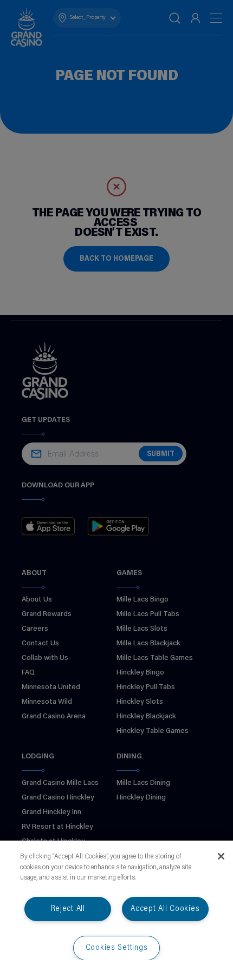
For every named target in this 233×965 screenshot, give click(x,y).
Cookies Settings (117, 948)
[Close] (221, 856)
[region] (116, 903)
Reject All (68, 909)
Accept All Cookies (165, 909)
